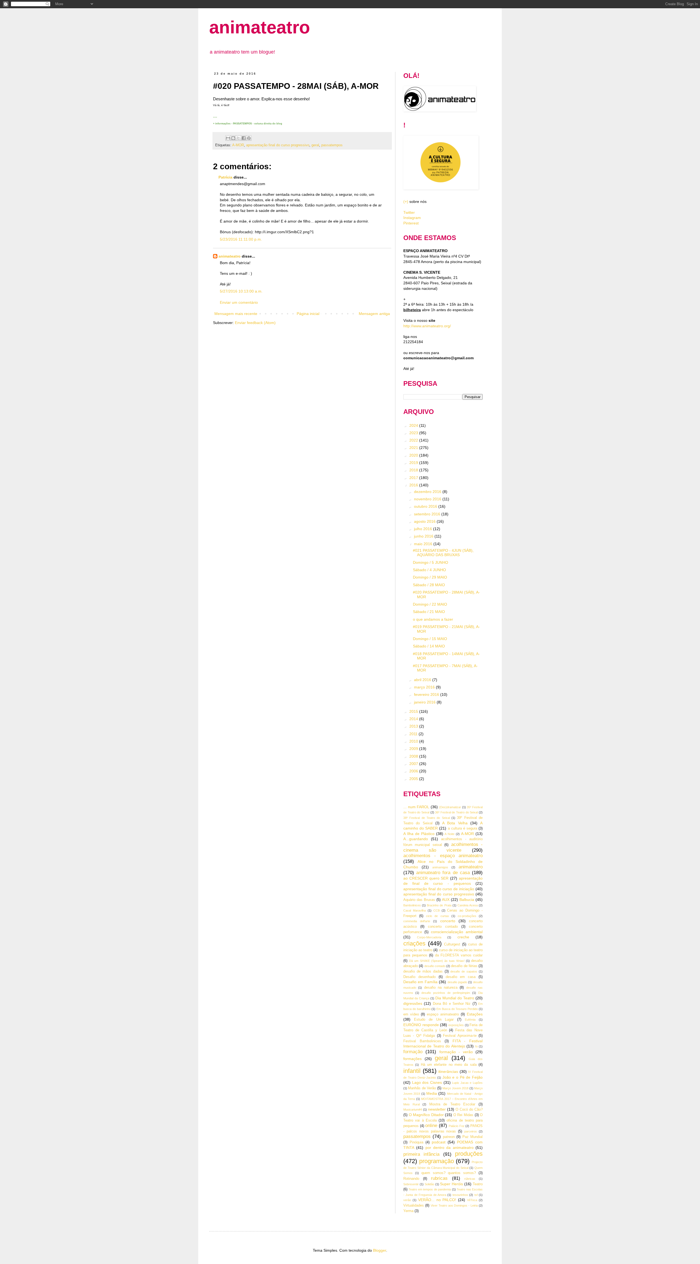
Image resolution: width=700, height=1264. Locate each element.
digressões (412, 1003)
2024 (414, 425)
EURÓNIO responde (421, 1025)
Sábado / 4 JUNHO (429, 570)
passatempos (332, 145)
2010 (414, 741)
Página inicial (308, 313)
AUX (446, 899)
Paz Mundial (472, 1137)
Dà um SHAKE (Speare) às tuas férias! (436, 960)
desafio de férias (464, 966)
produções (469, 1153)
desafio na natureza (441, 987)
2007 (414, 763)
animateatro (259, 27)
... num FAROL (416, 807)
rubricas (439, 1178)
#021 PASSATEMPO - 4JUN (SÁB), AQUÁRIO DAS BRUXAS (443, 552)
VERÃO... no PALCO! (437, 1200)
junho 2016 (424, 536)
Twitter (409, 212)
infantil (412, 1070)
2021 (414, 447)
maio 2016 (423, 544)
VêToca (472, 1200)
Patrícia (226, 177)
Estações (475, 1014)
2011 (414, 734)
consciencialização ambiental (457, 932)
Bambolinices (412, 905)
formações (412, 1058)
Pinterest (411, 223)
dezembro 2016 (428, 491)
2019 (414, 462)
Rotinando (411, 1179)
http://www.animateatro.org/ (427, 326)
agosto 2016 (425, 521)
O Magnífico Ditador (426, 1115)
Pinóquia (416, 1142)
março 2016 (425, 687)
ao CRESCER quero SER (425, 878)
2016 (414, 485)
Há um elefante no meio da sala (449, 1065)
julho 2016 (423, 529)
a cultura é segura (462, 828)
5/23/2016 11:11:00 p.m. (241, 239)
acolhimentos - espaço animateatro (443, 855)
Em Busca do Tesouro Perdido (457, 1009)
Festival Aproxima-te (459, 1036)
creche (463, 937)
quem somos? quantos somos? (448, 1173)
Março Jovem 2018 (455, 1088)
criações (414, 943)
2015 (414, 711)
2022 (414, 440)
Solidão (429, 1184)
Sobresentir (411, 1184)
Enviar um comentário (239, 302)
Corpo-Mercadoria (429, 937)
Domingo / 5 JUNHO (430, 562)
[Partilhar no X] (238, 138)
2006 (414, 771)
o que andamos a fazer (433, 619)
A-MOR (238, 145)
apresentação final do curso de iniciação (438, 889)
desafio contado (434, 966)
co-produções (467, 916)
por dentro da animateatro (449, 1147)
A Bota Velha (455, 823)
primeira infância (421, 1154)
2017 (414, 477)
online (431, 1125)
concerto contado (443, 927)
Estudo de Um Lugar (434, 1019)
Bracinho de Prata (439, 905)
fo (476, 1046)
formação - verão (456, 1052)
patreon (449, 1137)
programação (436, 1161)
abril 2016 (423, 680)
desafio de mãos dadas (423, 971)
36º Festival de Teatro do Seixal (456, 812)
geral (315, 145)
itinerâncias (448, 1071)
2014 (414, 719)
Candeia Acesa (467, 905)
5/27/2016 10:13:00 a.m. (241, 291)
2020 (414, 455)
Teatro (478, 1184)
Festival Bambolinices (422, 1041)
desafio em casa (461, 977)
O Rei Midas (463, 1115)
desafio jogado (457, 982)
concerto (447, 921)
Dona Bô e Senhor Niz (452, 1004)
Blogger (379, 1250)
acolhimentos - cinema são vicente (443, 847)
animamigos (440, 867)
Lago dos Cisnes (427, 1082)
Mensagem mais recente (235, 313)
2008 (414, 756)
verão (407, 1200)
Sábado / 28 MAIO (429, 585)
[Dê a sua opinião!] (233, 138)
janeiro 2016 (425, 702)
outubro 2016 (426, 506)
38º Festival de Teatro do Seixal (426, 817)
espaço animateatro (443, 1014)
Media (431, 1093)
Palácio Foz (457, 1126)
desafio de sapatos (463, 971)
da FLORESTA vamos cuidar (459, 955)
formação (412, 1051)
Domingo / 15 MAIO (430, 639)
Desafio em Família (420, 982)
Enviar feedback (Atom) (255, 322)
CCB (436, 910)
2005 (414, 779)
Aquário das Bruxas (419, 900)
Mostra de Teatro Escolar (452, 1104)
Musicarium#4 (412, 1109)
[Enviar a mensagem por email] (228, 138)
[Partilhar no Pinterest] (249, 138)
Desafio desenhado (419, 977)
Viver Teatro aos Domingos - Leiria (454, 1205)
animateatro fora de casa (443, 872)
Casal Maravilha (414, 910)
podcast (438, 1142)
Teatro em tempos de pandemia (430, 1189)
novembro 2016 (428, 499)
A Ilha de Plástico (418, 833)
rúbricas (469, 1178)
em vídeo (411, 1014)
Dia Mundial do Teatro (454, 998)
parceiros (470, 1131)
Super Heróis (451, 1184)
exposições (456, 1025)
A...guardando (415, 839)
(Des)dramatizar (450, 807)
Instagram (412, 217)
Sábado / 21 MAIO (429, 611)
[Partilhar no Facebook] (243, 138)
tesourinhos (460, 1194)
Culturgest (452, 944)
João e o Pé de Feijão (462, 1077)
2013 (414, 726)
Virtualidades (413, 1205)
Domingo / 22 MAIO (430, 604)
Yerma (408, 1211)
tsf (476, 1194)
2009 (414, 748)
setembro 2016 (427, 514)
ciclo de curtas (437, 916)
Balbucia (466, 899)
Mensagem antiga (374, 313)
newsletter (437, 1109)
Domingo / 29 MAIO (430, 577)
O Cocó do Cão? (469, 1109)
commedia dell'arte (416, 921)
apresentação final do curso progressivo (277, 145)
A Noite (449, 834)
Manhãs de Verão (422, 1088)
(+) (405, 201)
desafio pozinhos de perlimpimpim (445, 992)
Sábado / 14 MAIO (429, 646)
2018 (414, 470)
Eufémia (470, 1019)
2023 (414, 433)
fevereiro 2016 (427, 694)
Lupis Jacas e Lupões (467, 1082)
